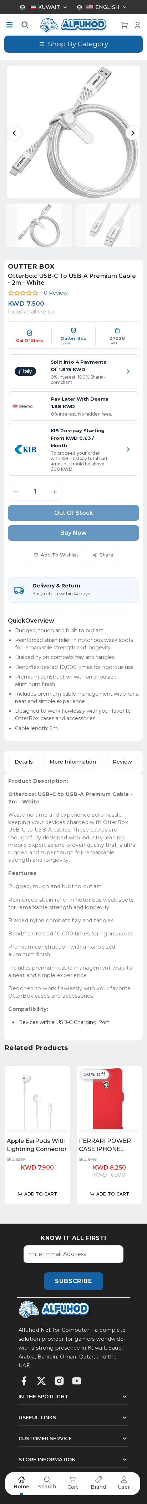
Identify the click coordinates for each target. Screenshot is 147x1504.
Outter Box (31, 266)
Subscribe (73, 1281)
